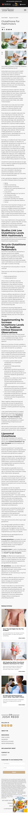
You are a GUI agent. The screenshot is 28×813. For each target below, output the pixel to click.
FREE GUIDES (5, 737)
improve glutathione (11, 206)
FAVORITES (4, 739)
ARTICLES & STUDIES (7, 741)
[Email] (11, 29)
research (11, 237)
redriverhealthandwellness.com (13, 589)
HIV (7, 190)
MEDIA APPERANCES (7, 743)
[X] (5, 29)
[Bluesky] (9, 29)
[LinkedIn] (7, 29)
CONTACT (4, 755)
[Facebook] (2, 29)
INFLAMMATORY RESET (8, 748)
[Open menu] (25, 10)
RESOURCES (5, 735)
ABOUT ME (4, 730)
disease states (13, 180)
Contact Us (5, 752)
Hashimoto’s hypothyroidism (17, 76)
